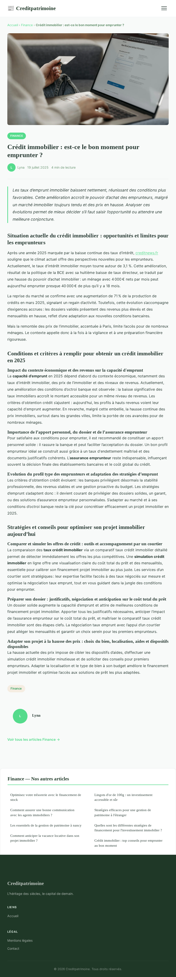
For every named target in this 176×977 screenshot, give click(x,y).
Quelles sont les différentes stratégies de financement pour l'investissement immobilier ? (128, 827)
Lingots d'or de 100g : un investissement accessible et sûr (123, 797)
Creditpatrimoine (31, 8)
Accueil (12, 25)
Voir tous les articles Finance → (33, 739)
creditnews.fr (146, 253)
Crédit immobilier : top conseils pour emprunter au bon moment (128, 842)
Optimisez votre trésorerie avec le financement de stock (45, 797)
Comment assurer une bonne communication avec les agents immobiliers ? (42, 812)
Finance (27, 25)
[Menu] (164, 8)
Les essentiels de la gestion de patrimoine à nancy (46, 825)
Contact (13, 948)
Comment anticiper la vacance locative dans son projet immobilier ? (44, 838)
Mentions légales (20, 940)
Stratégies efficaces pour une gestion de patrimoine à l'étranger (122, 812)
